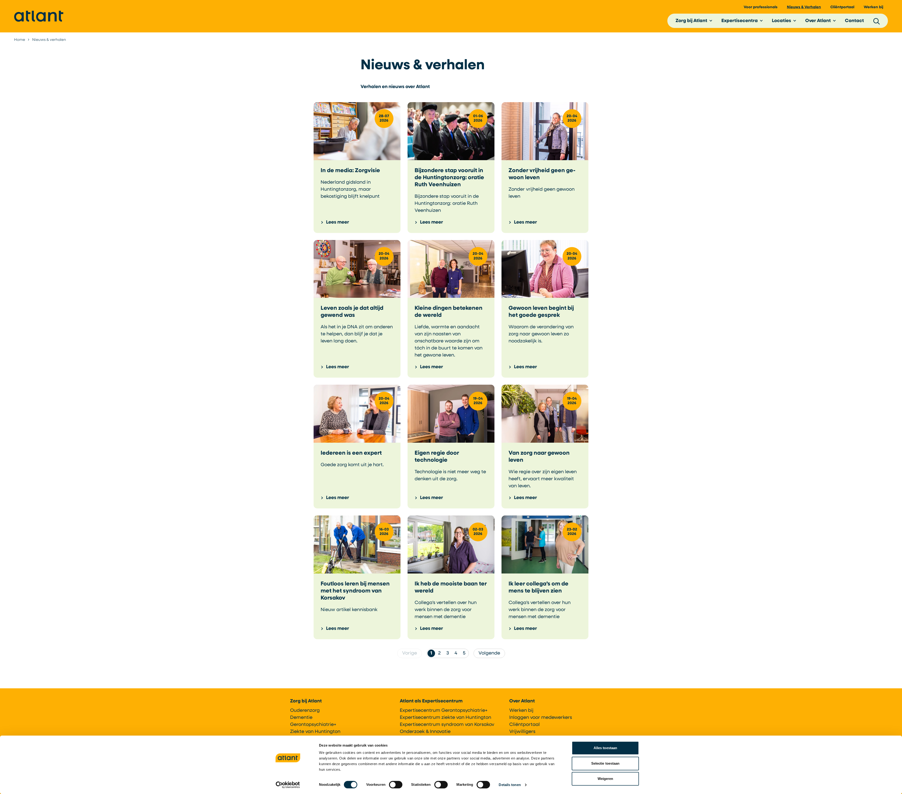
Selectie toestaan (605, 763)
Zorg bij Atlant (691, 21)
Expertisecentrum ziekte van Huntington (445, 717)
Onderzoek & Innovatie (425, 731)
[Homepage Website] (38, 16)
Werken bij (873, 7)
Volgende (489, 653)
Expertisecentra (739, 21)
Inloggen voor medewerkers (540, 717)
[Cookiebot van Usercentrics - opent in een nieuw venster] (287, 784)
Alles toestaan (605, 748)
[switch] (395, 784)
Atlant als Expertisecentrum (431, 701)
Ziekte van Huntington (315, 731)
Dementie (301, 717)
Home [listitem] (19, 40)
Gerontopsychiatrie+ (313, 724)
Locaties (781, 21)
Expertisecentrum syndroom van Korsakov (447, 724)
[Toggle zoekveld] (877, 21)
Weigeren (605, 779)
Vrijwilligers (522, 731)
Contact (854, 21)
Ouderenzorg (305, 710)
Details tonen (510, 785)
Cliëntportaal (842, 7)
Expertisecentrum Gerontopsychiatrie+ (444, 710)
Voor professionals (761, 7)
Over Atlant (818, 21)
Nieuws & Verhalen (804, 7)
